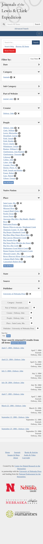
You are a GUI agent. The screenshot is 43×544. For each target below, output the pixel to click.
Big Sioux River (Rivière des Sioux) (17, 243)
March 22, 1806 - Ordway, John (14, 406)
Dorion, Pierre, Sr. (10, 168)
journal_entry (8, 99)
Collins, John (8, 160)
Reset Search (9, 51)
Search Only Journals (18, 343)
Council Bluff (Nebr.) (11, 211)
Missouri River (9, 208)
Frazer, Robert (8, 173)
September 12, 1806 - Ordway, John (15, 417)
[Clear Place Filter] (20, 203)
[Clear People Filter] (18, 128)
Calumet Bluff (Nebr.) (11, 259)
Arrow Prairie (8, 216)
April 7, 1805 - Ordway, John (13, 394)
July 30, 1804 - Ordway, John (13, 383)
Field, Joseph (8, 138)
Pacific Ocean (8, 214)
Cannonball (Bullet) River (13, 262)
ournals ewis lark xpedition (14, 11)
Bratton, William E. (10, 149)
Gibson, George (9, 178)
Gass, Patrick (8, 176)
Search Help (9, 46)
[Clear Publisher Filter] (30, 294)
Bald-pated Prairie (10, 224)
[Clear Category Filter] (14, 77)
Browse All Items (22, 46)
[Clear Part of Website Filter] (18, 99)
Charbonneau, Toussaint (12, 154)
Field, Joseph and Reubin (12, 170)
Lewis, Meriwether (10, 133)
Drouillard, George (10, 136)
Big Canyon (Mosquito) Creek (14, 238)
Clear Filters (34, 59)
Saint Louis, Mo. (9, 203)
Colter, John (7, 162)
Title (3, 336)
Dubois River (8, 206)
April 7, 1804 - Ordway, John (13, 348)
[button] (30, 302)
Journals (6, 77)
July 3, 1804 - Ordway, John (12, 371)
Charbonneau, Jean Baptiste (13, 152)
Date (8, 336)
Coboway (6, 157)
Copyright (26, 458)
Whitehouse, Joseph (10, 146)
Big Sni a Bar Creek (11, 246)
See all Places (8, 266)
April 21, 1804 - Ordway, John (13, 359)
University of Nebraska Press (14, 294)
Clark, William (9, 130)
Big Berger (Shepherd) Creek (14, 232)
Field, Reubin (8, 141)
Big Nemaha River (10, 240)
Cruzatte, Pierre (9, 165)
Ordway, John (8, 113)
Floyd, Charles (8, 144)
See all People (8, 182)
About (15, 458)
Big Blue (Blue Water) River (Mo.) (16, 235)
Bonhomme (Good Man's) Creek (15, 248)
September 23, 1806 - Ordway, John (15, 429)
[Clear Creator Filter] (18, 113)
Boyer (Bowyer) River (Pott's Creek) (17, 256)
